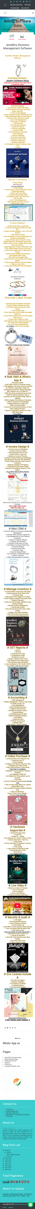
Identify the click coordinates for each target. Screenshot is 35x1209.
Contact (10, 1207)
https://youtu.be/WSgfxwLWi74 (17, 186)
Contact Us (8, 1064)
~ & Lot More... (10, 326)
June (8, 1157)
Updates (7, 1063)
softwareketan (14, 8)
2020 (6, 1169)
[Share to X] (8, 1028)
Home (18, 1038)
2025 (6, 1159)
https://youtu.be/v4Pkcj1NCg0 (17, 509)
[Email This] (5, 1028)
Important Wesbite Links (12, 1066)
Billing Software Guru (17, 23)
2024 (6, 1161)
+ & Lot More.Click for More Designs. (17, 472)
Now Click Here (21, 795)
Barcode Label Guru (16, 5)
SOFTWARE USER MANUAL (17, 1020)
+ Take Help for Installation (17, 769)
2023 (6, 1163)
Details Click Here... (20, 854)
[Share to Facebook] (10, 1028)
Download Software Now (17, 1018)
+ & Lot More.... (17, 414)
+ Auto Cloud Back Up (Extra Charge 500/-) (17, 932)
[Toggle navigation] (5, 5)
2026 (6, 1150)
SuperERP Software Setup (13, 1057)
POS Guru (27, 5)
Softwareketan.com (12, 1111)
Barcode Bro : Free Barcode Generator (18, 1115)
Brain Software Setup (11, 1059)
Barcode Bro (25, 8)
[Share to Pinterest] (13, 1028)
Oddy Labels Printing (12, 1155)
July (8, 1153)
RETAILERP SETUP (11, 1061)
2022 (6, 1165)
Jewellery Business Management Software (17, 46)
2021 (6, 1167)
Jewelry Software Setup (17, 80)
